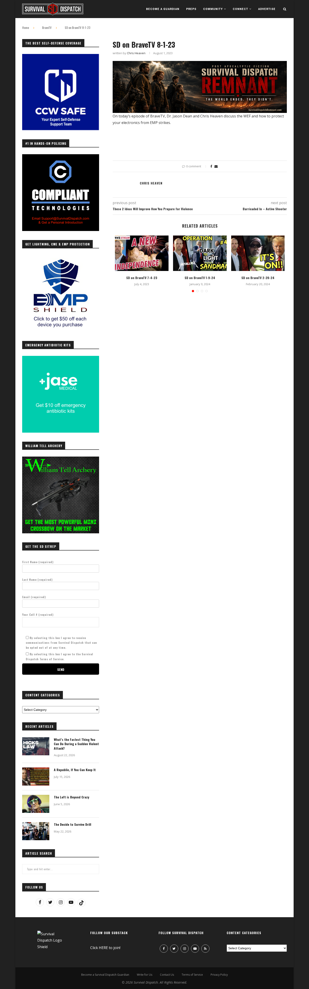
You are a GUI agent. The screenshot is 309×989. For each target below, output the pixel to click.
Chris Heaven (136, 53)
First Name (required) (38, 562)
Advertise (267, 9)
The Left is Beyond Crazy (71, 797)
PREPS (191, 9)
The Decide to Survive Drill (72, 824)
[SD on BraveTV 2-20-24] (258, 253)
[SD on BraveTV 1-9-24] (200, 253)
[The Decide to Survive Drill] (35, 831)
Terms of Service (192, 975)
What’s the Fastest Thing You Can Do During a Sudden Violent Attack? (76, 744)
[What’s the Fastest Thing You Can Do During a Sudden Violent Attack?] (35, 746)
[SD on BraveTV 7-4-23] (142, 253)
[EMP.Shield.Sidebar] (60, 257)
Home (25, 27)
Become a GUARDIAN (162, 9)
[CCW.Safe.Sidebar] (60, 56)
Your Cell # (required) (38, 614)
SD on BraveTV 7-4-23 (141, 277)
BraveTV (47, 27)
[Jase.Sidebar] (60, 358)
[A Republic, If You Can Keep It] (35, 776)
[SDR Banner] (200, 64)
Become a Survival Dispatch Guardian (105, 975)
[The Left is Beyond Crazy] (35, 804)
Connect (240, 9)
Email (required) (34, 597)
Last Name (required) (37, 579)
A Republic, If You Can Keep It (75, 769)
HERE (103, 947)
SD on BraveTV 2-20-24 (257, 277)
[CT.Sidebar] (60, 156)
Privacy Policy (219, 975)
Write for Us (144, 975)
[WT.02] (60, 459)
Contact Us (167, 975)
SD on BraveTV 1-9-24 (200, 277)
